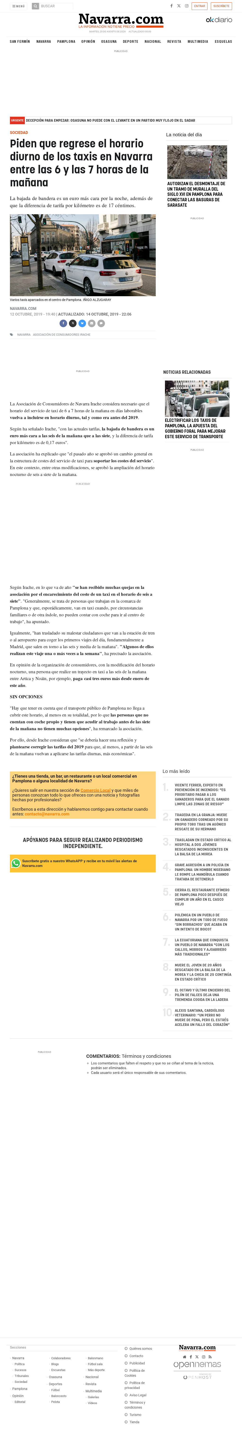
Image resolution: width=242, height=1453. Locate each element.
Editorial (20, 1402)
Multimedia (198, 41)
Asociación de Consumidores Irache (61, 334)
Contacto (136, 1356)
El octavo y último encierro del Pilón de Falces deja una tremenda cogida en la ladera (202, 995)
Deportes (55, 1384)
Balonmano (95, 1358)
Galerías (93, 1397)
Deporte (131, 41)
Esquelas (223, 41)
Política (20, 1364)
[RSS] (210, 1357)
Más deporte (96, 1370)
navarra (23, 334)
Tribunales (22, 1376)
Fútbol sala (95, 1364)
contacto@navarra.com (47, 813)
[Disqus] (157, 1143)
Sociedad (21, 1382)
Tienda (134, 1422)
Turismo (135, 1415)
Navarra (43, 41)
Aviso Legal (138, 1395)
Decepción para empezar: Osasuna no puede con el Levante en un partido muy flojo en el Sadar (110, 120)
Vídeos (92, 1403)
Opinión (88, 41)
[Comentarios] (101, 323)
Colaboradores (61, 1358)
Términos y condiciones (146, 1056)
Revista (174, 41)
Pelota (55, 1402)
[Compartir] (63, 323)
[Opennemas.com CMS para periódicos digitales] (197, 1369)
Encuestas (58, 1370)
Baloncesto (58, 1396)
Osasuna (109, 41)
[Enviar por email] (91, 323)
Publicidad (137, 1363)
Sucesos (20, 1370)
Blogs (55, 1364)
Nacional (153, 41)
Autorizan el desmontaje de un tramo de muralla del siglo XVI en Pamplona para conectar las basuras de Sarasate (196, 195)
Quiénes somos (141, 1349)
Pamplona (66, 41)
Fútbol (55, 1390)
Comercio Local (96, 790)
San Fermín (20, 41)
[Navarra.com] (121, 20)
